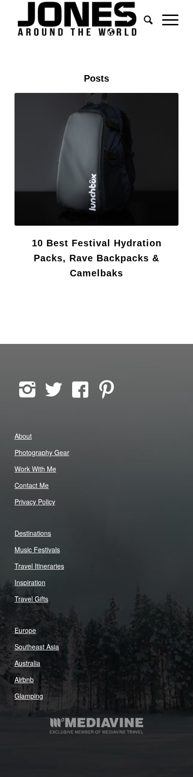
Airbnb (24, 679)
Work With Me (35, 468)
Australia (27, 663)
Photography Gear (42, 452)
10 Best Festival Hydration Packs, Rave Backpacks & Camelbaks (97, 258)
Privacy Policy (35, 501)
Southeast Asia (37, 646)
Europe (25, 630)
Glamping (29, 696)
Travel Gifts (31, 598)
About (23, 436)
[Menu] (165, 19)
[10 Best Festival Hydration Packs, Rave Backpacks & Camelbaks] (96, 159)
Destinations (33, 533)
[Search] (143, 19)
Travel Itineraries (39, 566)
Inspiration (30, 582)
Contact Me (32, 485)
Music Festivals (37, 549)
